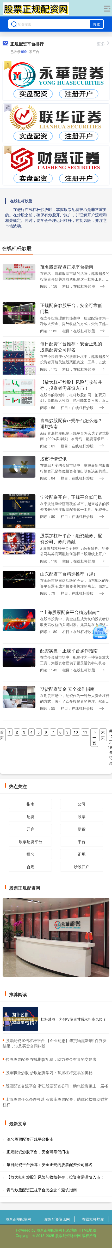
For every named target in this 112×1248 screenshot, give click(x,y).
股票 (81, 816)
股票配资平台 (30, 841)
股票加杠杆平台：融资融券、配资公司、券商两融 (71, 538)
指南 (30, 804)
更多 (101, 44)
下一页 (94, 737)
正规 (81, 854)
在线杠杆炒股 (93, 1219)
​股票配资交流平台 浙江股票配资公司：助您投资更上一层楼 (56, 1086)
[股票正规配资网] (36, 8)
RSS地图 (70, 1230)
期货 (81, 829)
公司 (81, 804)
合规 (30, 866)
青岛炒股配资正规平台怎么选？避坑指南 (71, 423)
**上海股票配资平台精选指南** (69, 612)
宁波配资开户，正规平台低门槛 (71, 497)
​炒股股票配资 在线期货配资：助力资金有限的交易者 (50, 1059)
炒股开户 (81, 866)
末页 (103, 734)
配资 (30, 816)
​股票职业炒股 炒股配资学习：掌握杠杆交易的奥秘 (48, 1072)
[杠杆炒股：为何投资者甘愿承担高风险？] (20, 1019)
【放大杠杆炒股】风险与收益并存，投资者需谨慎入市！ (71, 385)
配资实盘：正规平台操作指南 (69, 650)
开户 (30, 829)
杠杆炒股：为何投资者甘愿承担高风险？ (73, 1019)
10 (76, 732)
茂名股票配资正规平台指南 (66, 267)
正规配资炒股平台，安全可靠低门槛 (71, 308)
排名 (30, 854)
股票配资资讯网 (57, 1219)
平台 (81, 841)
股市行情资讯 (53, 459)
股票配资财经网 (68, 1235)
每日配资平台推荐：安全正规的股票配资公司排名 (71, 346)
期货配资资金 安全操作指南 (67, 689)
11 (85, 732)
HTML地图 (87, 1230)
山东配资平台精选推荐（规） (69, 574)
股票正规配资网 (18, 1219)
